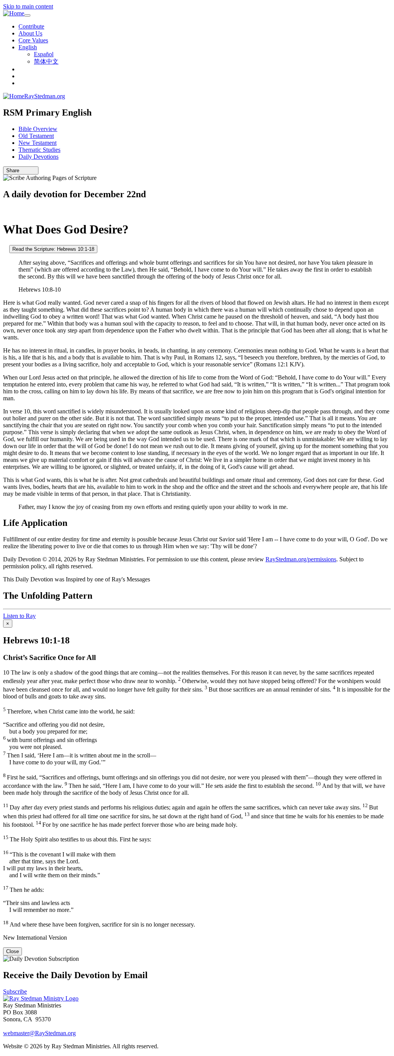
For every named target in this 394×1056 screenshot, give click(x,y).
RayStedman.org (44, 96)
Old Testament (36, 136)
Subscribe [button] (15, 991)
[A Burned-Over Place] (5, 210)
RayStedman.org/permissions (300, 559)
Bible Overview (37, 129)
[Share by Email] (23, 170)
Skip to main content (28, 6)
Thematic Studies (39, 149)
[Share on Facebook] (33, 170)
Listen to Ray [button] (19, 616)
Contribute (31, 26)
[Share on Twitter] (28, 170)
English (27, 47)
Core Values (33, 40)
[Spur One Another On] (5, 248)
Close (12, 951)
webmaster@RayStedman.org (39, 1033)
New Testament (37, 142)
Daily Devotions (38, 156)
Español (43, 54)
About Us (30, 33)
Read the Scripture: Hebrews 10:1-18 (53, 249)
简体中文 (46, 61)
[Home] (13, 13)
